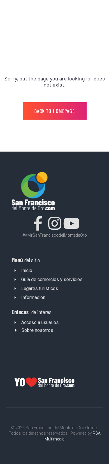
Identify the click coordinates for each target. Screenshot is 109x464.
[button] (54, 329)
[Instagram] (54, 223)
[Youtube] (71, 223)
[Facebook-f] (38, 223)
